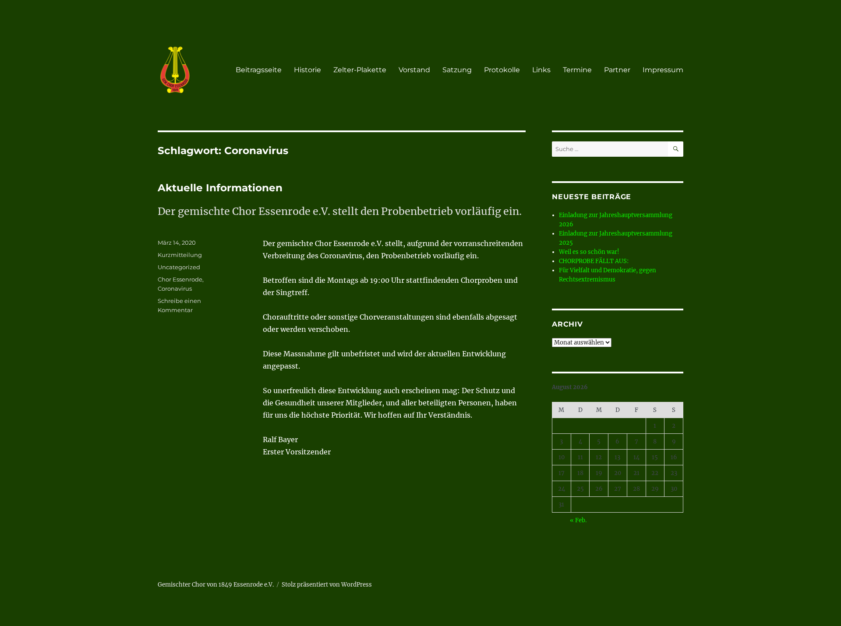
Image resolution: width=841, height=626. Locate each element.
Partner (617, 70)
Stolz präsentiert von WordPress (327, 584)
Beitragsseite (259, 70)
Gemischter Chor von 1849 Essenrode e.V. (216, 584)
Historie (307, 70)
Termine (577, 70)
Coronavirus (175, 288)
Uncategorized (179, 267)
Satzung (457, 70)
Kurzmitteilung (180, 254)
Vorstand (414, 70)
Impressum (663, 70)
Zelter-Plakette (359, 70)
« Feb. (578, 520)
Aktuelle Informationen (220, 188)
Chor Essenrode (180, 279)
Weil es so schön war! (589, 252)
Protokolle (502, 70)
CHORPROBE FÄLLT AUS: (594, 261)
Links (541, 70)
